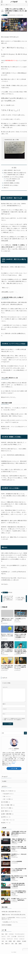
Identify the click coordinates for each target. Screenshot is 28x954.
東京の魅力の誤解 (10, 180)
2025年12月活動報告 (6, 925)
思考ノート (5, 15)
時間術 (10, 941)
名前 (4, 703)
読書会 (20, 943)
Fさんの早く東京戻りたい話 (13, 178)
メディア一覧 (14, 768)
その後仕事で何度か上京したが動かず (15, 174)
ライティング (9, 938)
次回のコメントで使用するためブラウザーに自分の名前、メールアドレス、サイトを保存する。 (14, 719)
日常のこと (6, 817)
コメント (5, 687)
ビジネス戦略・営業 (8, 805)
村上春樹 (24, 941)
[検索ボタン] (26, 2)
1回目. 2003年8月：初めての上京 (12, 170)
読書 (16, 943)
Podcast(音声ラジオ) (8, 793)
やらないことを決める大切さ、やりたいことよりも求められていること (14, 918)
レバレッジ (22, 938)
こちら (14, 761)
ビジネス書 (14, 936)
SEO (6, 934)
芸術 (12, 943)
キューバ (3, 936)
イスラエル (11, 934)
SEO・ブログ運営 (8, 799)
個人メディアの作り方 (9, 790)
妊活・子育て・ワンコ (8, 819)
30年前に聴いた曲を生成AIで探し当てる (11, 911)
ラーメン (16, 938)
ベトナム (3, 938)
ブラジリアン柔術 (8, 808)
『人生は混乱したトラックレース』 (10, 922)
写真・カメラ (6, 796)
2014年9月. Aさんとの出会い (11, 185)
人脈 (3, 941)
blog (3, 934)
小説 (6, 941)
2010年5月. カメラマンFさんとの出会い (14, 176)
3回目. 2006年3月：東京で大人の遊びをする (15, 172)
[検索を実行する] (25, 733)
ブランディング (21, 936)
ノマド (8, 936)
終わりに (6, 187)
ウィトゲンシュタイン (19, 934)
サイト (4, 713)
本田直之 (19, 941)
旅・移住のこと (7, 811)
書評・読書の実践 (8, 814)
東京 (11, 592)
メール (4, 708)
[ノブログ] (14, 2)
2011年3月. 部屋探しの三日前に (12, 183)
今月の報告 (6, 802)
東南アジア (7, 943)
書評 (14, 941)
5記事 (13, 763)
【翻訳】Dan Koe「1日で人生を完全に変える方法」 (14, 914)
